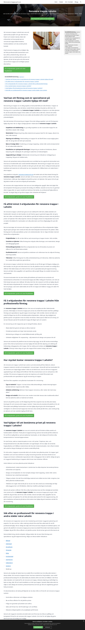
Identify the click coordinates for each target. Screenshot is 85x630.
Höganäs (8, 550)
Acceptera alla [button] (38, 627)
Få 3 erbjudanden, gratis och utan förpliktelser (42, 18)
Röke (7, 553)
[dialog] (42, 625)
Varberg (8, 566)
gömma (21, 77)
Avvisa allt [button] (47, 627)
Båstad (8, 540)
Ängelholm (9, 547)
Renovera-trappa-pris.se (12, 2)
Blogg (76, 2)
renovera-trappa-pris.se (25, 174)
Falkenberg (9, 563)
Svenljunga (9, 559)
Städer (61, 2)
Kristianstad (9, 556)
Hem (56, 2)
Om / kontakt (69, 2)
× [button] (83, 621)
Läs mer (55, 624)
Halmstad (9, 544)
